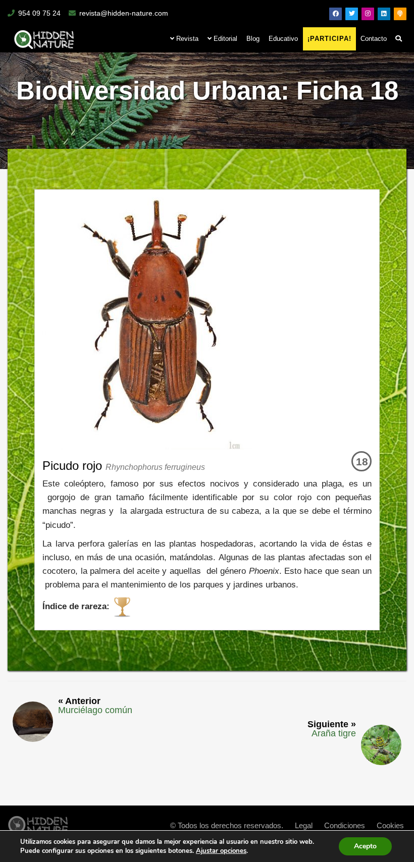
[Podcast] (400, 14)
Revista (186, 38)
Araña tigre (334, 733)
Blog (253, 38)
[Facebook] (335, 14)
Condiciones (344, 825)
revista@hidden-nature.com (123, 13)
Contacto (373, 38)
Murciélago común (95, 710)
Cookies (390, 825)
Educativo (283, 38)
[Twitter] (351, 14)
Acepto (365, 846)
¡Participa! (329, 38)
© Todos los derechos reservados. (226, 825)
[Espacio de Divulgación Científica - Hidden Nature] (38, 822)
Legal (304, 825)
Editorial (224, 38)
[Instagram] (367, 14)
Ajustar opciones (221, 850)
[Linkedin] (384, 14)
